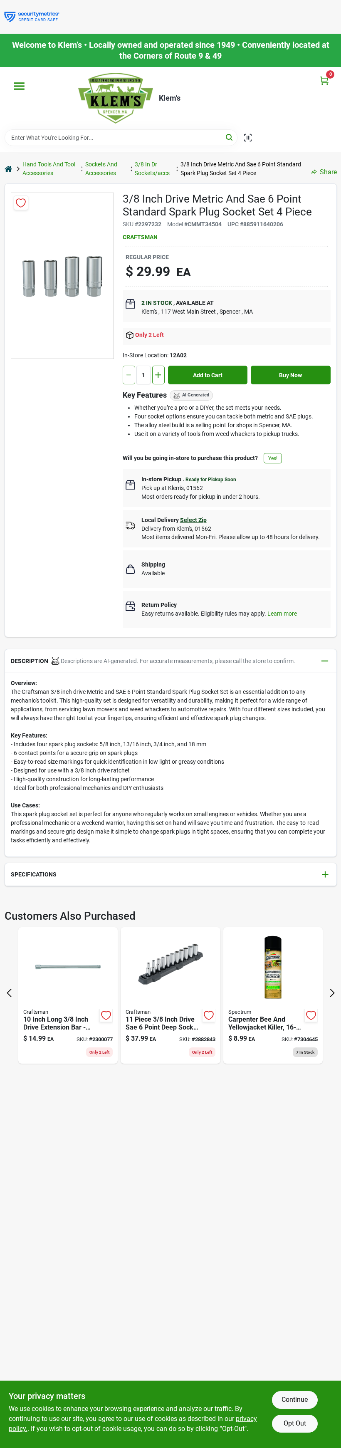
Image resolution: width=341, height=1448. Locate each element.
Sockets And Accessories (101, 168)
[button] (170, 661)
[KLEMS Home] (115, 98)
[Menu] (19, 86)
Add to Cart (207, 375)
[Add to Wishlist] (21, 203)
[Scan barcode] (248, 138)
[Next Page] (332, 993)
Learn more (282, 613)
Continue (295, 1399)
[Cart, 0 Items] (324, 80)
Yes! (272, 458)
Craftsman (140, 237)
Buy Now (290, 375)
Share (328, 172)
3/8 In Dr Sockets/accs (152, 168)
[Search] (230, 137)
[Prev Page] (9, 993)
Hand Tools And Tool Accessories (48, 168)
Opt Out (295, 1423)
